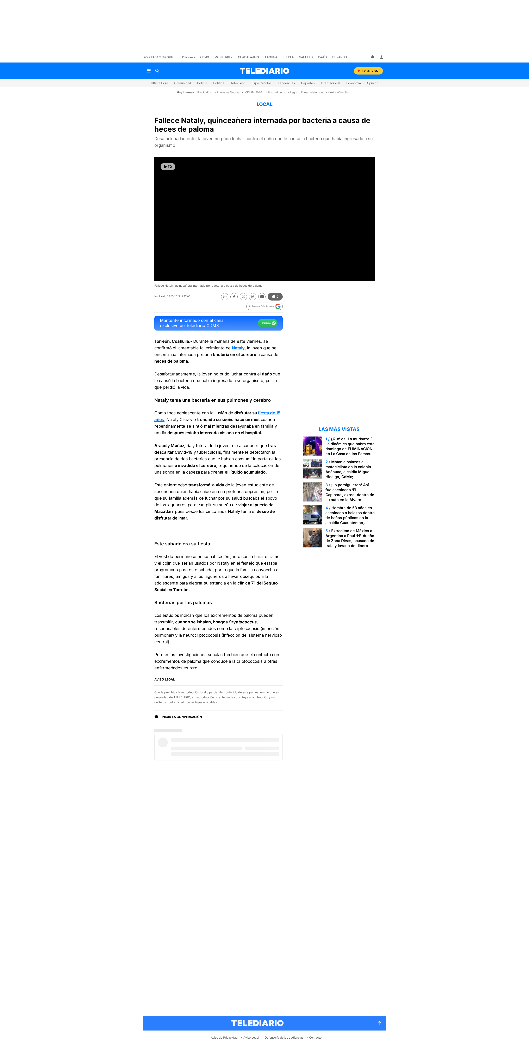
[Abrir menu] (149, 70)
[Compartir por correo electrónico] (262, 296)
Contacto (315, 1037)
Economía (353, 83)
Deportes (308, 83)
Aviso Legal (251, 1037)
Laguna (271, 57)
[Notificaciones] (373, 57)
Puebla (288, 57)
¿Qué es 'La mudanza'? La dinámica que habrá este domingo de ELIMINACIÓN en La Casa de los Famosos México (350, 449)
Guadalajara (249, 57)
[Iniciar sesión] (381, 57)
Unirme (265, 323)
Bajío (322, 57)
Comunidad (182, 83)
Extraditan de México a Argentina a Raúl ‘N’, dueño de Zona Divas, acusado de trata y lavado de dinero (349, 538)
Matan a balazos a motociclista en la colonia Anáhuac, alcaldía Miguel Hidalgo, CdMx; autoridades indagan (348, 472)
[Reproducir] (168, 166)
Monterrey (223, 57)
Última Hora (159, 83)
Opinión (372, 83)
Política (218, 83)
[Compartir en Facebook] (234, 296)
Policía (202, 83)
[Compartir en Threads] (252, 296)
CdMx (204, 57)
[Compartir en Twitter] (243, 296)
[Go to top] (379, 1023)
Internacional (330, 83)
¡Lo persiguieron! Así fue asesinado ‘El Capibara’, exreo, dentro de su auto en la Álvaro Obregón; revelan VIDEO (349, 495)
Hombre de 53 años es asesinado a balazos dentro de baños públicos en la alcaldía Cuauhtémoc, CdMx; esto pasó (350, 518)
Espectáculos (262, 83)
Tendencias (286, 83)
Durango (339, 57)
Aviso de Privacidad (224, 1037)
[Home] (264, 71)
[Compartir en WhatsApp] (224, 296)
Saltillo (306, 57)
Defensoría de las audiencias (284, 1037)
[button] (264, 306)
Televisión (237, 83)
